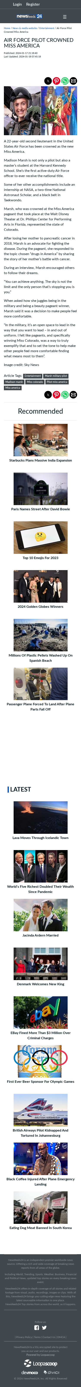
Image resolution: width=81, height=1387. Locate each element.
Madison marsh (14, 382)
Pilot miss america (57, 382)
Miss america (12, 388)
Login (17, 5)
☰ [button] (65, 17)
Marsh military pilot (56, 376)
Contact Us (49, 1337)
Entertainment (46, 28)
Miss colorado (35, 382)
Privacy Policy (24, 1337)
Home (7, 28)
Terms (37, 1337)
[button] (48, 81)
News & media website (25, 28)
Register (33, 5)
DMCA (61, 1337)
